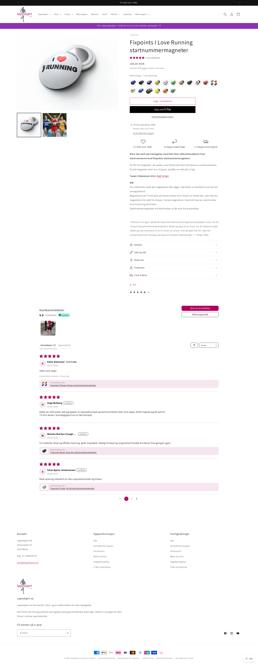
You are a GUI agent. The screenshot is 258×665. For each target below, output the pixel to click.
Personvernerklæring (106, 658)
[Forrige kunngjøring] (18, 3)
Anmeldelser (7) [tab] (48, 345)
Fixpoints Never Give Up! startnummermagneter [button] (73, 452)
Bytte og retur (100, 556)
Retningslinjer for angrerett (129, 658)
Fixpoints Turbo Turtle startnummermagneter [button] (72, 488)
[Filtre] (194, 345)
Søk (95, 540)
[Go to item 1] (48, 328)
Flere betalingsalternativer (163, 117)
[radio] (133, 82)
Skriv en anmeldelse (200, 308)
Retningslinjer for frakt (185, 658)
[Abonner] (67, 632)
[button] (44, 14)
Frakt (144, 68)
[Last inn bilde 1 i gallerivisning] (29, 125)
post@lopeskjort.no (28, 562)
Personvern (99, 551)
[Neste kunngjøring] (240, 3)
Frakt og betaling (102, 567)
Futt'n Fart (163, 176)
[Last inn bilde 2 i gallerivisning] (55, 125)
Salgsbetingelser (102, 561)
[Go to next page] (137, 499)
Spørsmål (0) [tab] (64, 345)
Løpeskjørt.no (75, 658)
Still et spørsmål (200, 314)
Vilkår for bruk (148, 658)
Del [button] (134, 284)
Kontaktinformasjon (103, 546)
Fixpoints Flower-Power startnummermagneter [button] (73, 385)
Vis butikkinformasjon (143, 133)
